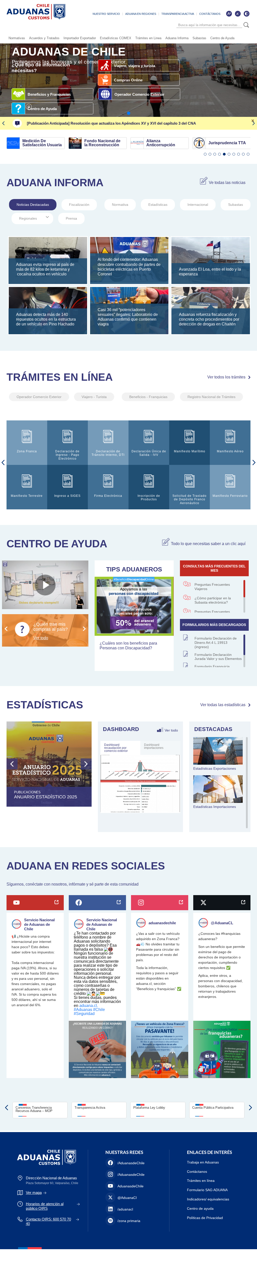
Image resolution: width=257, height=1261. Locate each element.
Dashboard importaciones (153, 746)
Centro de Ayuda (222, 38)
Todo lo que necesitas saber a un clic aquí (208, 544)
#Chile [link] (99, 1009)
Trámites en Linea (148, 38)
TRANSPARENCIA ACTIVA (177, 13)
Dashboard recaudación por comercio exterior (116, 748)
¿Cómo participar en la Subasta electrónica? (213, 600)
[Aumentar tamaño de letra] (228, 13)
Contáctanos (197, 1172)
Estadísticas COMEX (115, 38)
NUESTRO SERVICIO (106, 13)
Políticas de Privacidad (205, 1218)
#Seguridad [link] (84, 1013)
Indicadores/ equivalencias (208, 1199)
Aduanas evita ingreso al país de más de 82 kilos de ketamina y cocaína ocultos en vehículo (45, 269)
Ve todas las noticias (227, 182)
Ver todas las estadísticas (222, 705)
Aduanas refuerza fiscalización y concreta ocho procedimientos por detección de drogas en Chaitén (209, 319)
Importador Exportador (79, 38)
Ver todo (171, 730)
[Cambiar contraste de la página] (246, 13)
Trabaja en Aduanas (203, 1162)
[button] (128, 113)
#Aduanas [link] (83, 1009)
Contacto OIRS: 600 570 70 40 (48, 1221)
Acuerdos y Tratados (44, 38)
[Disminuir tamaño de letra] (237, 13)
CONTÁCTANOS (209, 13)
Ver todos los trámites (226, 377)
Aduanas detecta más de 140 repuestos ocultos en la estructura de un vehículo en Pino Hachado (46, 319)
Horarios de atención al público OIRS (44, 1206)
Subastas (199, 38)
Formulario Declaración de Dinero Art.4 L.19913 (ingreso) (216, 642)
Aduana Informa (176, 38)
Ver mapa (34, 1192)
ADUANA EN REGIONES (140, 13)
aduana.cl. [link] (88, 1005)
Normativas (17, 38)
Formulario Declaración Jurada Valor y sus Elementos (218, 657)
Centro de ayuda (200, 1208)
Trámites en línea (201, 1181)
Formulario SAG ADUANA (207, 1190)
